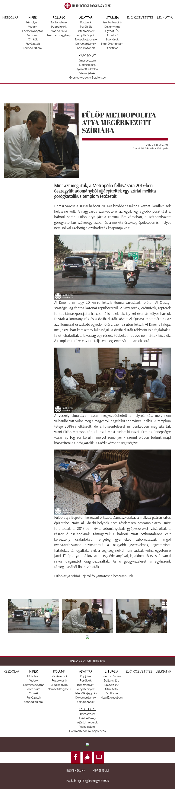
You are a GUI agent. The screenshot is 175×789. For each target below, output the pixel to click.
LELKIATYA (163, 671)
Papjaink (86, 22)
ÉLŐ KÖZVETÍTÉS (139, 671)
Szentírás (112, 48)
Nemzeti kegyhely (59, 35)
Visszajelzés (87, 73)
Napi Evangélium (112, 43)
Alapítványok (86, 35)
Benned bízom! (32, 48)
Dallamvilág (112, 26)
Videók (32, 26)
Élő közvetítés (140, 18)
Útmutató (112, 35)
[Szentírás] (99, 757)
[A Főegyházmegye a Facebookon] (75, 757)
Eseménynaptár (32, 31)
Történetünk (59, 22)
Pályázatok (33, 43)
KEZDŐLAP (12, 671)
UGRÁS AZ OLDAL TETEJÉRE (87, 661)
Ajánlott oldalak (87, 69)
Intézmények (86, 31)
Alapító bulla (59, 31)
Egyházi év (112, 31)
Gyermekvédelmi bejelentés (87, 77)
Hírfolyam (32, 22)
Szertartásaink (112, 22)
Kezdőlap (10, 18)
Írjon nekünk (75, 770)
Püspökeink (59, 26)
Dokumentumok (86, 43)
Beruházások (86, 48)
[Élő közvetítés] (87, 757)
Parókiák (86, 26)
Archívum (32, 35)
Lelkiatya (165, 18)
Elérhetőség (87, 64)
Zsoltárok (112, 39)
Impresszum (87, 60)
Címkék (33, 39)
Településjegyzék (86, 39)
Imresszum (87, 714)
